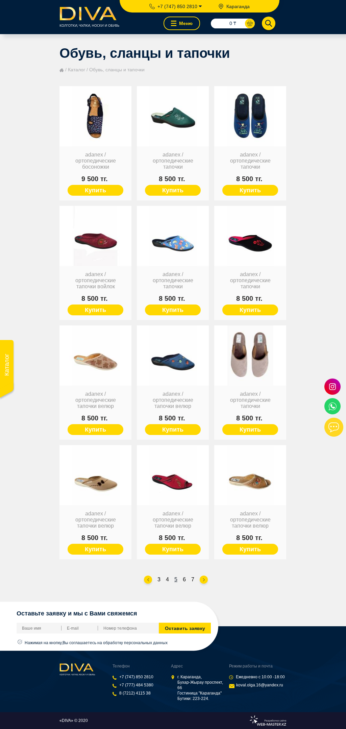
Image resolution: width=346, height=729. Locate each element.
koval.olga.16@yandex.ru (259, 685)
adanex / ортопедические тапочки (173, 161)
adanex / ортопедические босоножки (95, 161)
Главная (61, 70)
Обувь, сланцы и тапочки (117, 69)
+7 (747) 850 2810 (136, 677)
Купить (95, 190)
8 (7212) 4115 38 (135, 693)
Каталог (76, 69)
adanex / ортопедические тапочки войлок (95, 280)
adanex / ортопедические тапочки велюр (95, 400)
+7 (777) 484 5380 (136, 685)
